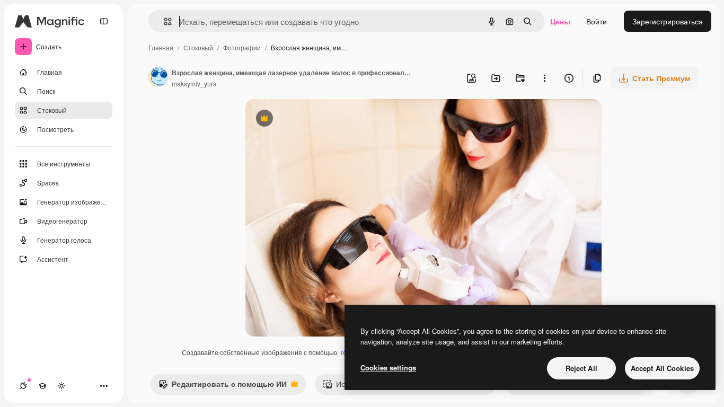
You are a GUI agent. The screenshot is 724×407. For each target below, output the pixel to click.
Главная (160, 47)
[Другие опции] (544, 78)
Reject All (581, 368)
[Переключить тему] (61, 385)
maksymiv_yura (194, 83)
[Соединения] (23, 385)
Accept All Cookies (662, 368)
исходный (316, 119)
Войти (596, 21)
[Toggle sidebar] (103, 21)
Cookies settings (388, 367)
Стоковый (198, 47)
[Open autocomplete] (163, 21)
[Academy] (42, 385)
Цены (560, 21)
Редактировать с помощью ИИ (222, 386)
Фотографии (242, 47)
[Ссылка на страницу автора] (157, 78)
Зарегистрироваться (667, 21)
